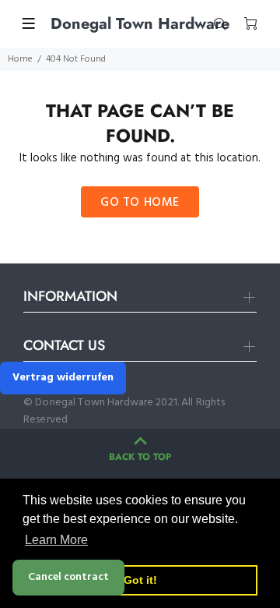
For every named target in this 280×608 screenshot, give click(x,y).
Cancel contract (68, 577)
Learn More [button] (56, 539)
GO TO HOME (140, 203)
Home (20, 59)
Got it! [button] (140, 580)
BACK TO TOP (140, 457)
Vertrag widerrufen (63, 378)
